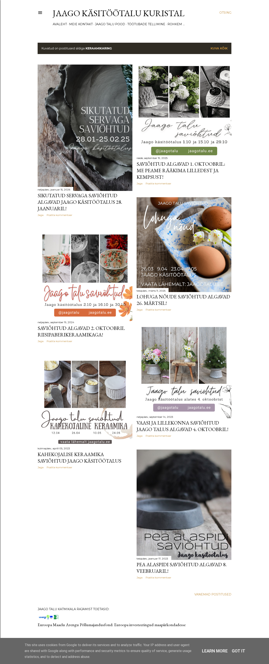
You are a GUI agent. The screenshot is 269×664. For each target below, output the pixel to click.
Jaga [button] (41, 215)
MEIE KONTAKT (81, 24)
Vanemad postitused (212, 594)
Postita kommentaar (59, 215)
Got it (238, 650)
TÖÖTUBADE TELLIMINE (146, 24)
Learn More (215, 650)
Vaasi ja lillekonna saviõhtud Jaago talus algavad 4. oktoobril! (182, 426)
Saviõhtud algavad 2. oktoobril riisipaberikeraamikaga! (81, 331)
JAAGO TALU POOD (110, 24)
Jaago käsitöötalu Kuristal (119, 13)
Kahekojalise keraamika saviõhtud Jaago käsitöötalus (79, 457)
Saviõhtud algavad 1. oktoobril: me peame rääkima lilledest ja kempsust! (181, 170)
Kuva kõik (219, 48)
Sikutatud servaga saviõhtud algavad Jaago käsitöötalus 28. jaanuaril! (80, 202)
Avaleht (60, 24)
